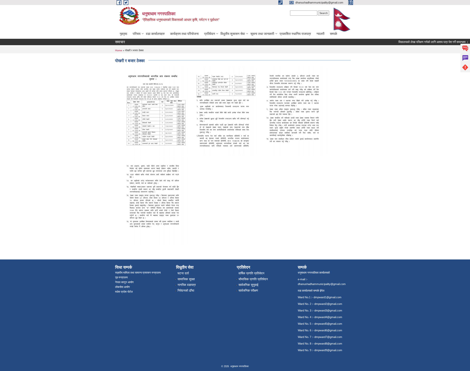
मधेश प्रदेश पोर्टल (124, 291)
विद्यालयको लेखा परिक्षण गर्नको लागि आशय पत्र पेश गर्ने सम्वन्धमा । (428, 42)
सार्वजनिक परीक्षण (248, 290)
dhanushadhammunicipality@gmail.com (322, 284)
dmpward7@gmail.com (328, 336)
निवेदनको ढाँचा (186, 290)
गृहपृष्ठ (123, 34)
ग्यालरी (320, 34)
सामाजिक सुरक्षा (186, 279)
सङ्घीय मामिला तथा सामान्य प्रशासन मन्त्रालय (138, 272)
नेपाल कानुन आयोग (124, 282)
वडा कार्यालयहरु (155, 34)
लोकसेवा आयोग (122, 286)
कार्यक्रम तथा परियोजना (184, 34)
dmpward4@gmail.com (328, 317)
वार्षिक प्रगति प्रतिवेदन (251, 273)
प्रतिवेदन (209, 34)
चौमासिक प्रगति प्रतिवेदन (253, 279)
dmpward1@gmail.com (327, 297)
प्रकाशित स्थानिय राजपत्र (295, 34)
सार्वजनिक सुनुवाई (248, 285)
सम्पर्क (333, 34)
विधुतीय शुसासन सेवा (232, 34)
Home (118, 50)
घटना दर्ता (183, 273)
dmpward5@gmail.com (328, 323)
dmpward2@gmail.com (328, 303)
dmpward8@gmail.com (328, 343)
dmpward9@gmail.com (328, 350)
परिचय (136, 34)
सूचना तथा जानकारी (262, 34)
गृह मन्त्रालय (121, 277)
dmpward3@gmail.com (328, 310)
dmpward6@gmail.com (328, 330)
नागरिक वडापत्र (187, 285)
